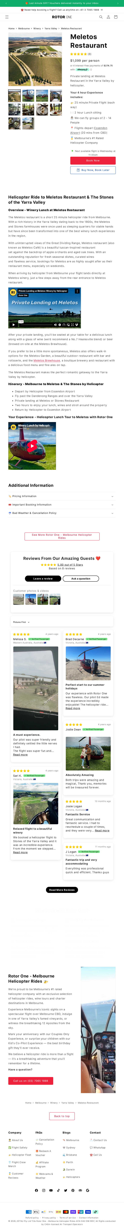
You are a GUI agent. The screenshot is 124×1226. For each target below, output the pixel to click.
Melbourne (24, 28)
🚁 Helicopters (71, 1177)
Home (11, 28)
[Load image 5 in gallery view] (28, 110)
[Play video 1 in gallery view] (28, 96)
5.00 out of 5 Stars (70, 564)
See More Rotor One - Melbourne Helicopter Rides (62, 536)
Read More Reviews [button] (62, 889)
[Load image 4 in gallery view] (14, 110)
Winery (37, 28)
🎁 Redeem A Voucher (43, 1153)
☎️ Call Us (96, 1154)
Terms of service (68, 1218)
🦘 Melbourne (71, 1140)
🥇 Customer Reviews (16, 1175)
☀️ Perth (68, 1162)
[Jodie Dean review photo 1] (88, 754)
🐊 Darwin (69, 1169)
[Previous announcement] (6, 3)
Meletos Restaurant (71, 28)
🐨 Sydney (69, 1147)
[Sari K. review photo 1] (35, 803)
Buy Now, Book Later (95, 170)
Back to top (62, 1116)
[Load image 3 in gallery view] (56, 96)
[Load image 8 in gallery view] (14, 123)
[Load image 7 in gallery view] (56, 110)
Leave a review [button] (43, 578)
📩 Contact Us (98, 1140)
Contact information (88, 1218)
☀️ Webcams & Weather (44, 1176)
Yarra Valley (51, 28)
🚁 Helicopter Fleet (19, 1154)
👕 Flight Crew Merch (17, 1164)
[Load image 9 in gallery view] (28, 123)
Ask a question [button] (80, 578)
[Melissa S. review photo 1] (35, 688)
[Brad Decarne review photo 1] (88, 663)
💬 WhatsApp (98, 1147)
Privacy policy (49, 1218)
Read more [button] (20, 754)
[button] (7, 17)
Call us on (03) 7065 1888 (30, 1080)
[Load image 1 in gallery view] (14, 96)
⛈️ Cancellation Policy (45, 1141)
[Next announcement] (117, 3)
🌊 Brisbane (70, 1154)
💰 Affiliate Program (42, 1164)
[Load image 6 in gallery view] (42, 110)
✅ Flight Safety (18, 1147)
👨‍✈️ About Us (15, 1140)
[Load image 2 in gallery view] (42, 96)
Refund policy (32, 1218)
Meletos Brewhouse (47, 360)
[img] (21, 634)
